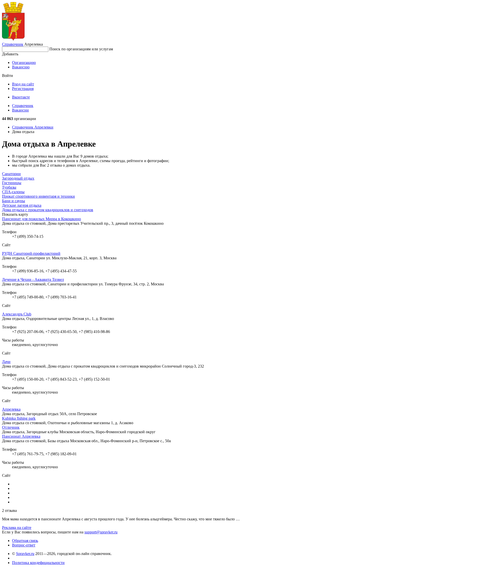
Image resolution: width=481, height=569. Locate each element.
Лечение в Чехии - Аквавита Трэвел (33, 279)
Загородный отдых (18, 178)
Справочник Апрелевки (32, 127)
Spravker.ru (25, 553)
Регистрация (23, 88)
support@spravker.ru (100, 532)
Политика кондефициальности (38, 562)
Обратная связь (25, 540)
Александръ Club (16, 314)
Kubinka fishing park (19, 418)
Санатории (11, 174)
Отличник (11, 427)
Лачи (6, 362)
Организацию (24, 62)
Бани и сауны (13, 201)
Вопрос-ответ (23, 545)
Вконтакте (21, 97)
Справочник (12, 44)
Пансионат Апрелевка (21, 436)
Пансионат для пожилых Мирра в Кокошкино (41, 219)
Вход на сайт (23, 84)
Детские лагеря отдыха (21, 205)
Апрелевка (11, 409)
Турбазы (9, 187)
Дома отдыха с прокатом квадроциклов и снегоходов (47, 210)
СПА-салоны (13, 192)
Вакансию (21, 67)
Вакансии (20, 110)
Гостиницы (11, 183)
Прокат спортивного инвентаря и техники (38, 196)
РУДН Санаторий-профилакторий (31, 253)
